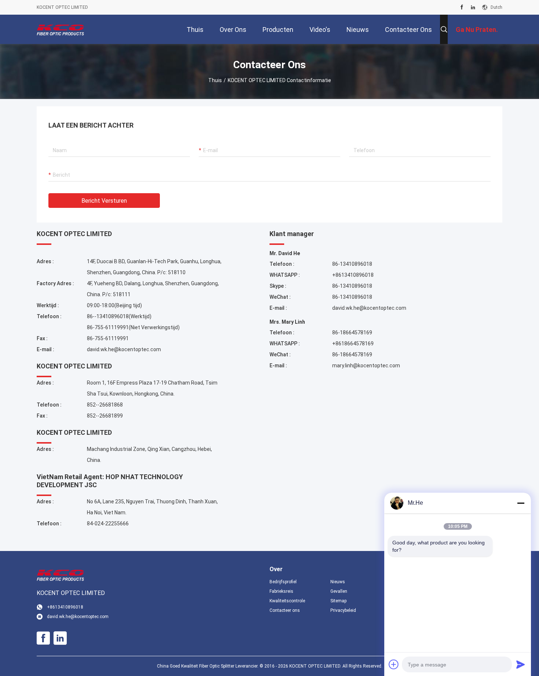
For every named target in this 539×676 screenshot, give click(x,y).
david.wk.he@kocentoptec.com (124, 349)
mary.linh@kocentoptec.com (366, 365)
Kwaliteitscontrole (287, 600)
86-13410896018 (352, 264)
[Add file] (394, 664)
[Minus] (520, 503)
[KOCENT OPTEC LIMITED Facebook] (461, 7)
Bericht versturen (104, 200)
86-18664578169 (352, 332)
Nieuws (337, 581)
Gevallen (338, 591)
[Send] (521, 664)
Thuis (215, 80)
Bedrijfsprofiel (283, 581)
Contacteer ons (285, 610)
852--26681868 (105, 405)
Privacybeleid (343, 610)
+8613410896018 (353, 275)
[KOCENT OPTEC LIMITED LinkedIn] (473, 7)
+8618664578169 (353, 343)
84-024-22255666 (108, 523)
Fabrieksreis (281, 591)
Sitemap (338, 600)
